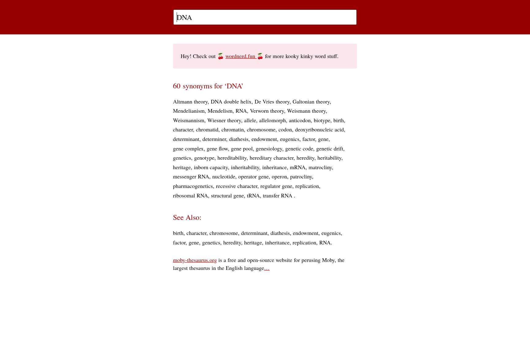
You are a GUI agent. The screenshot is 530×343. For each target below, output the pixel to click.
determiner (214, 138)
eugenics (289, 138)
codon (285, 129)
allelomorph (272, 120)
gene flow (217, 148)
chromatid (207, 129)
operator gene (253, 176)
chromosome (261, 129)
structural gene (227, 195)
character (183, 129)
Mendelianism (189, 110)
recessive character (236, 185)
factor (308, 138)
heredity (305, 157)
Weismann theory (306, 110)
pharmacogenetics (193, 185)
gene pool (242, 148)
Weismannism (188, 120)
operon (279, 176)
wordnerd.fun (241, 56)
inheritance (274, 167)
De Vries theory (272, 101)
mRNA (297, 167)
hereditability (232, 157)
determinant (186, 138)
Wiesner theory (224, 120)
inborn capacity (211, 167)
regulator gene (276, 185)
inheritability (245, 167)
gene (323, 138)
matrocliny (320, 167)
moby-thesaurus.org (195, 259)
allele (250, 120)
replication (307, 185)
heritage (182, 167)
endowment (264, 138)
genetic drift (329, 148)
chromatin (232, 129)
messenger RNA (191, 176)
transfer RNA (278, 195)
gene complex (188, 148)
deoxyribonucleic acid (319, 129)
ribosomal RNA (190, 195)
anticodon (300, 120)
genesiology (269, 148)
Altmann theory (190, 101)
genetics (182, 157)
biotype (322, 120)
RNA (241, 110)
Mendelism (220, 110)
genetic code (299, 148)
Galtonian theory (311, 101)
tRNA (253, 195)
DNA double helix (231, 101)
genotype (204, 157)
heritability (329, 157)
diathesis (238, 138)
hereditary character (272, 157)
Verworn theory (267, 110)
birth (338, 120)
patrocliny (301, 176)
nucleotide (223, 176)
